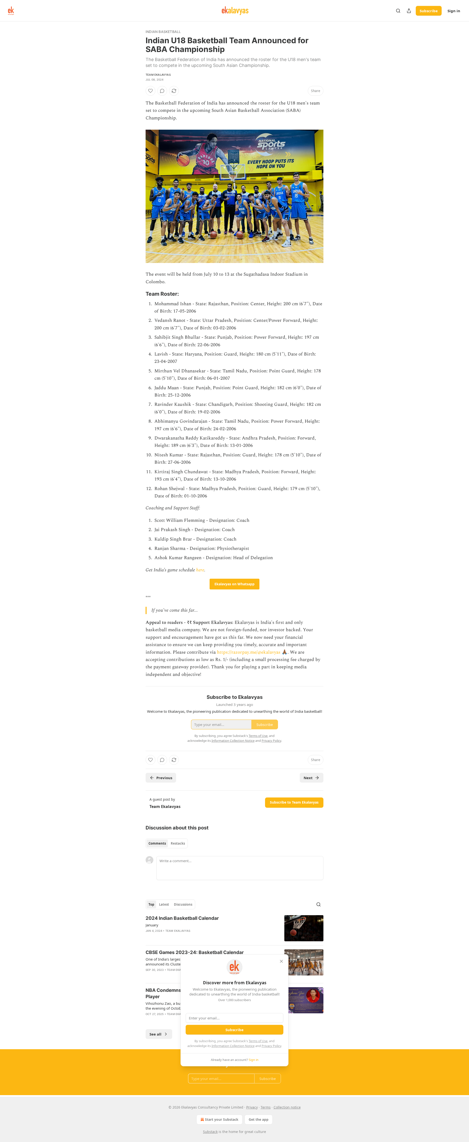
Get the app (258, 1119)
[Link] (139, 294)
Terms (266, 1107)
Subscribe (429, 10)
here (200, 570)
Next (308, 777)
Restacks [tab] (178, 843)
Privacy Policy (271, 1046)
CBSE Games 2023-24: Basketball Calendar (195, 952)
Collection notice (287, 1107)
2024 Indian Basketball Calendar (182, 918)
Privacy (252, 1107)
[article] (234, 928)
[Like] (150, 91)
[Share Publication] (409, 11)
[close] (281, 961)
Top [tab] (151, 904)
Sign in (454, 10)
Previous (164, 777)
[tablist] (167, 843)
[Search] (398, 11)
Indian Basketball (163, 32)
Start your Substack (221, 1119)
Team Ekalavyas (158, 74)
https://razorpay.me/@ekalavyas (248, 652)
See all (155, 1034)
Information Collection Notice (233, 1046)
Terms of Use (258, 1041)
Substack (210, 1131)
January (152, 924)
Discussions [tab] (183, 904)
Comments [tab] (157, 843)
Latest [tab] (164, 904)
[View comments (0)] (162, 91)
